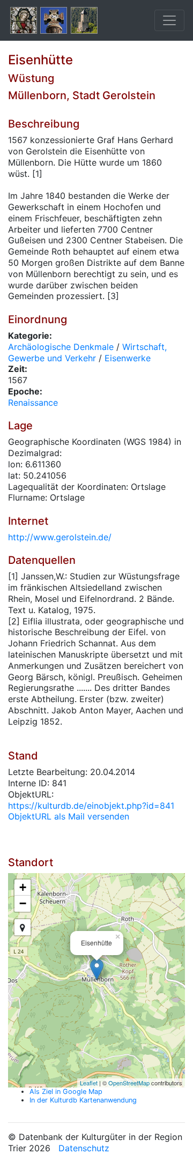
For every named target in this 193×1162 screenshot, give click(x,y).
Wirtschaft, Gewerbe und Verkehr (87, 352)
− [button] (22, 903)
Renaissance (33, 402)
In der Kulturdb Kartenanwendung (83, 1100)
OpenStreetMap (129, 1082)
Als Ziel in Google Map (65, 1091)
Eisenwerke (128, 358)
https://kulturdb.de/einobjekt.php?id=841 (91, 805)
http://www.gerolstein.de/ (60, 537)
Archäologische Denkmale (61, 346)
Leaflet (89, 1082)
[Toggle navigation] (169, 20)
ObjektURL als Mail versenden (68, 816)
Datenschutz (83, 1148)
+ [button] (22, 887)
